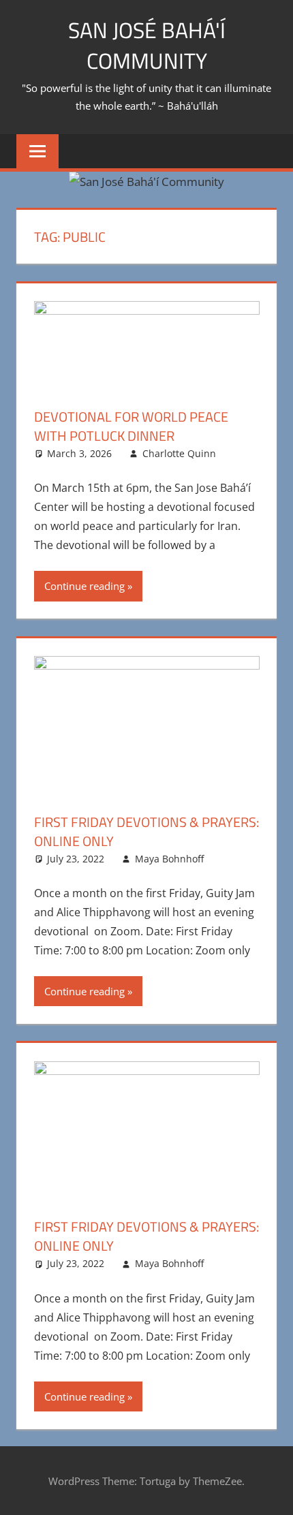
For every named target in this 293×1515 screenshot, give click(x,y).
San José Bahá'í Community (147, 45)
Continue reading (84, 586)
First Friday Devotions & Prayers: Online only (146, 831)
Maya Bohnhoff (169, 858)
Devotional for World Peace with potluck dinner (131, 426)
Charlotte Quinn (179, 453)
